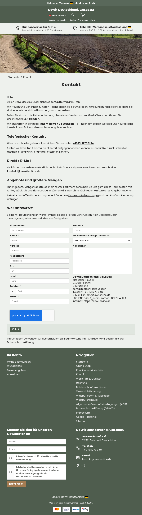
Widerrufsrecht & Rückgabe (93, 395)
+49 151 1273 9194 (83, 143)
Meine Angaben (16, 370)
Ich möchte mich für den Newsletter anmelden (38, 458)
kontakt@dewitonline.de (23, 171)
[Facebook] (77, 466)
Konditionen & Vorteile (89, 370)
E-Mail (14, 296)
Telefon (15, 286)
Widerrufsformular (87, 400)
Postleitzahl (17, 256)
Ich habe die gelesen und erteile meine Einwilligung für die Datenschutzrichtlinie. (37, 472)
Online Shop (83, 366)
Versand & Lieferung (88, 391)
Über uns (81, 383)
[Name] (36, 441)
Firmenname (17, 225)
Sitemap (81, 421)
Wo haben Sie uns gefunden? (91, 235)
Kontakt (81, 374)
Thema (78, 225)
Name (14, 235)
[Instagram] (83, 466)
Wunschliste (14, 366)
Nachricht (79, 245)
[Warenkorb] (83, 15)
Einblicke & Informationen (91, 387)
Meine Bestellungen (19, 361)
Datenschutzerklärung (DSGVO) (95, 408)
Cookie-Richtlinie (86, 417)
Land (13, 276)
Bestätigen (16, 484)
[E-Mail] (36, 449)
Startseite (82, 361)
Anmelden (13, 374)
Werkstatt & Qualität (88, 378)
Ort (12, 266)
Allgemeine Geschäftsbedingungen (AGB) (101, 404)
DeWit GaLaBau (59, 15)
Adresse (14, 245)
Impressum (83, 412)
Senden (15, 329)
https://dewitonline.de (97, 301)
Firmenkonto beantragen (83, 195)
